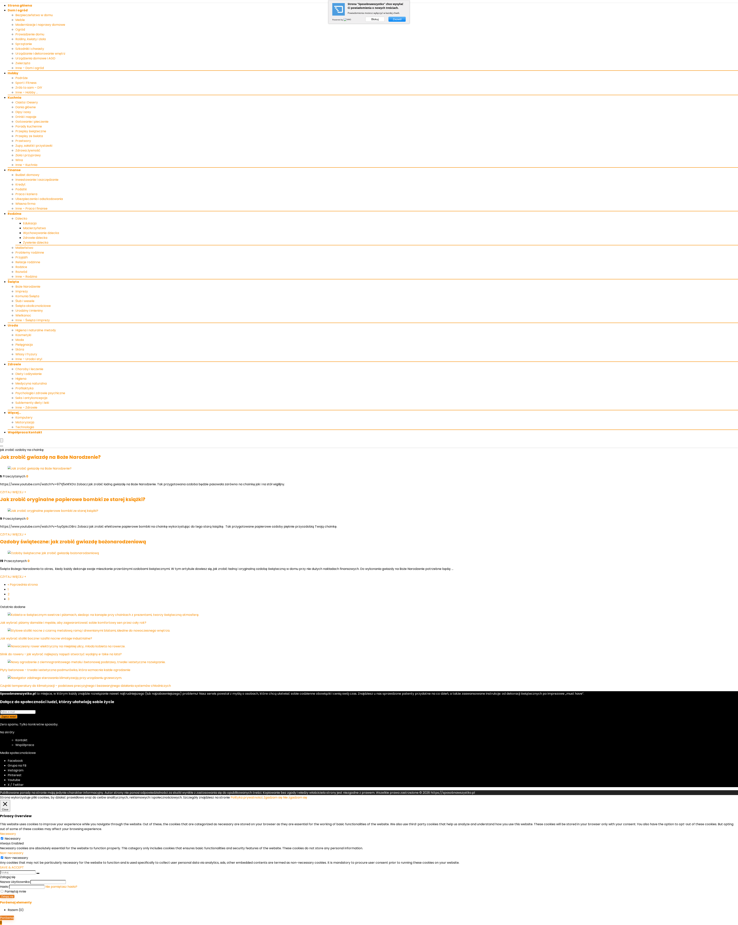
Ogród (20, 29)
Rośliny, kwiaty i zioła (30, 39)
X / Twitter (16, 785)
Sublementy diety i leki (32, 402)
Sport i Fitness (26, 83)
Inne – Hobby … (26, 92)
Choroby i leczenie (29, 369)
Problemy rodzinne (29, 252)
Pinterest (15, 775)
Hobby (13, 73)
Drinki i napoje (25, 117)
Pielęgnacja (24, 344)
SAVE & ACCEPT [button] (12, 867)
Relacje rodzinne (27, 262)
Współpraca (24, 745)
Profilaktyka (24, 388)
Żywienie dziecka (35, 242)
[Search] (1, 446)
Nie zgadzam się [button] (295, 797)
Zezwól (397, 19)
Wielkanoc (23, 315)
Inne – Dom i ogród (29, 68)
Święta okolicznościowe (33, 306)
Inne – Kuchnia (26, 165)
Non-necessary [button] (11, 853)
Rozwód (21, 272)
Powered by (338, 19)
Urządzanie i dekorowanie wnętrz (40, 53)
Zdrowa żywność (27, 150)
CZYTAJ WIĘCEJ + (13, 492)
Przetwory (23, 141)
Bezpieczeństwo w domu (34, 15)
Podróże (21, 78)
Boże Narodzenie (27, 286)
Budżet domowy (27, 175)
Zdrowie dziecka (35, 238)
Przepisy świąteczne (30, 131)
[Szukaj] (37, 873)
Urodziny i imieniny (29, 310)
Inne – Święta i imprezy (32, 320)
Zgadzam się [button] (272, 797)
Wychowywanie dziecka (41, 233)
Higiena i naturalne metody (35, 330)
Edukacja (30, 223)
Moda (19, 340)
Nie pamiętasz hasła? (61, 886)
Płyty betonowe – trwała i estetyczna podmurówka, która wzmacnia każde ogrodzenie (65, 670)
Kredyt (20, 184)
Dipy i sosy (23, 112)
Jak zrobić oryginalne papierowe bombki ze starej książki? (72, 499)
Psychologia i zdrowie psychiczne (40, 393)
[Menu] (1, 440)
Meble (20, 20)
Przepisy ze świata (29, 136)
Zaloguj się (7, 896)
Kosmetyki (23, 335)
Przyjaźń (21, 257)
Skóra (19, 349)
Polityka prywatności (246, 797)
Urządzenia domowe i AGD (35, 58)
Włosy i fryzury (26, 354)
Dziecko (21, 218)
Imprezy (21, 291)
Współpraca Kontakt (25, 432)
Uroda (13, 325)
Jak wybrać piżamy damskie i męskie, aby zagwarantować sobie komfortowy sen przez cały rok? (73, 622)
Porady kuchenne (28, 126)
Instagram (15, 770)
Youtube (14, 780)
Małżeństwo (24, 248)
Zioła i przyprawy (28, 155)
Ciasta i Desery (26, 102)
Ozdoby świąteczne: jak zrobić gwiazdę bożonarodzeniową (73, 541)
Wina (19, 160)
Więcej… (14, 412)
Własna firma (25, 203)
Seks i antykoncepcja (31, 398)
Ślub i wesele (24, 301)
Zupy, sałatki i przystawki (33, 145)
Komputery (23, 417)
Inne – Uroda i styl (28, 359)
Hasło (4, 886)
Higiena (20, 378)
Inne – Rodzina (26, 276)
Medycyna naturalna (31, 383)
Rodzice (21, 267)
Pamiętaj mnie (15, 891)
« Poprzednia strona (23, 584)
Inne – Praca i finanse (31, 208)
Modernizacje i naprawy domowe (40, 24)
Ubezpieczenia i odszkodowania (39, 199)
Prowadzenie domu (29, 34)
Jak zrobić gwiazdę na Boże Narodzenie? (50, 457)
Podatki (21, 189)
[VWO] (348, 19)
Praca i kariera (26, 194)
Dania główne (25, 107)
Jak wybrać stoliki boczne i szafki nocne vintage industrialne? (46, 638)
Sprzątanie (23, 44)
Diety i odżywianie (28, 374)
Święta (13, 282)
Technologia (24, 427)
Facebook (15, 760)
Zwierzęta (22, 63)
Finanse (14, 170)
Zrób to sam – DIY (28, 87)
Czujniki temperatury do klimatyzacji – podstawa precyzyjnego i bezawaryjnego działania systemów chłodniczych (85, 686)
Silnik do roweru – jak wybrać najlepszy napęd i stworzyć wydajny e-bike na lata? (61, 654)
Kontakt (21, 740)
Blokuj (375, 19)
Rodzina (14, 213)
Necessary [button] (8, 834)
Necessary (13, 838)
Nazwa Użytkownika (15, 882)
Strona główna (20, 5)
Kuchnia (14, 97)
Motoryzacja (24, 422)
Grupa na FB (17, 765)
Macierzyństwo (34, 228)
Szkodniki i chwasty (29, 49)
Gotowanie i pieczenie (31, 121)
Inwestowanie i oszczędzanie (36, 179)
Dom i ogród (18, 10)
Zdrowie (14, 364)
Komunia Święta (27, 296)
